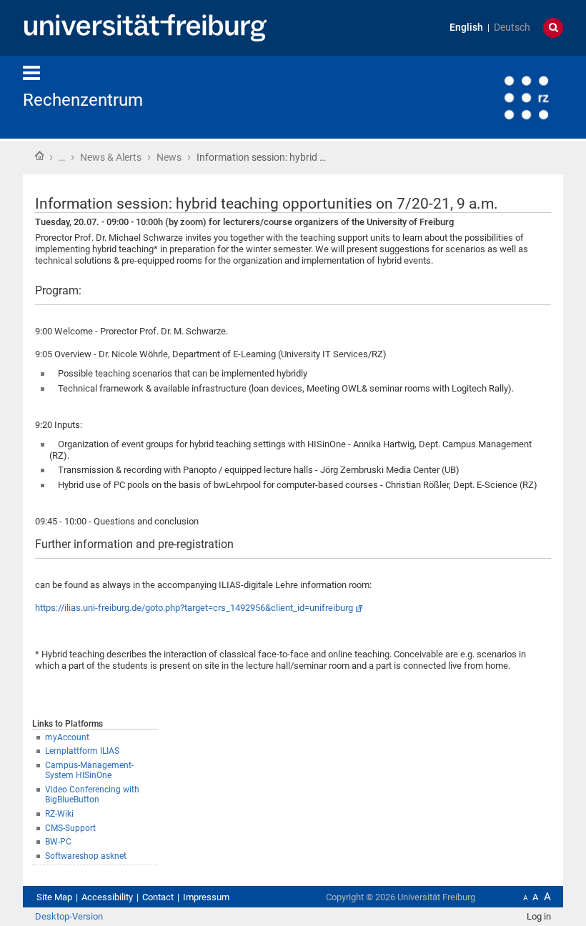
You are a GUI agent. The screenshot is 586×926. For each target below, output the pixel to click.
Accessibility (107, 897)
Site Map (54, 897)
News (169, 157)
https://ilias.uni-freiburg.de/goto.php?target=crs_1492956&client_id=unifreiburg (194, 607)
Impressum (206, 897)
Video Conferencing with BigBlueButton (92, 795)
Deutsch (512, 27)
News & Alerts (110, 157)
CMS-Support (70, 828)
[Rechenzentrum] (493, 96)
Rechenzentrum (83, 100)
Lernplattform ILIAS (82, 751)
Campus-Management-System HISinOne (89, 770)
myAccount (67, 737)
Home (39, 156)
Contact (158, 897)
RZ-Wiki (59, 814)
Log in (539, 916)
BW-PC (58, 842)
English (466, 27)
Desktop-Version (69, 916)
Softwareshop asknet (85, 856)
